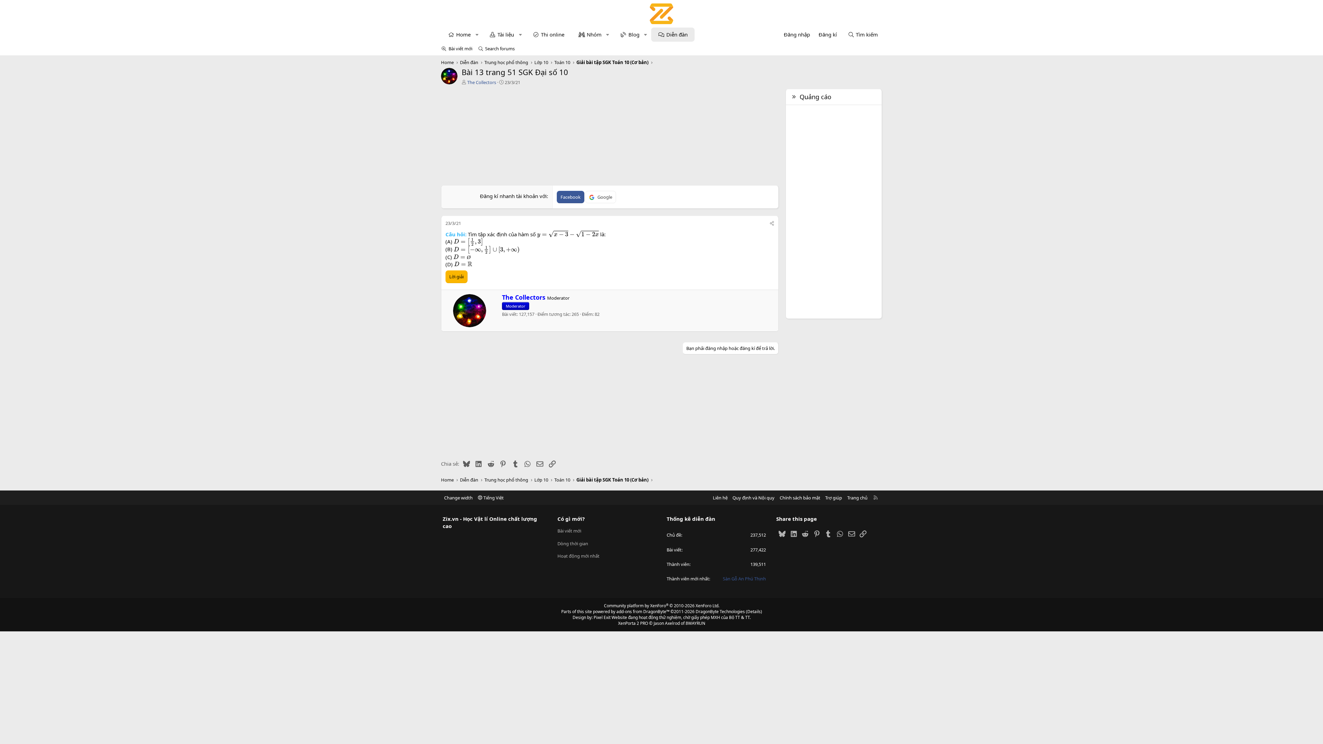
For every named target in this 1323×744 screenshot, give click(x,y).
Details (754, 611)
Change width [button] (458, 498)
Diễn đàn (677, 34)
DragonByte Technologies (720, 611)
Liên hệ (720, 498)
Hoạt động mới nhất (578, 556)
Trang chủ (857, 498)
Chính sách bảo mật (800, 498)
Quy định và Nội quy (753, 498)
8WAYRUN (695, 623)
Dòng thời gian (572, 543)
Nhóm (594, 34)
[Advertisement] (610, 137)
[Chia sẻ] (772, 223)
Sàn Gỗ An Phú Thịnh (744, 579)
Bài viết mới (460, 48)
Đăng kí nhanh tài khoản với (513, 196)
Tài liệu (506, 34)
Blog (633, 34)
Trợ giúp (833, 498)
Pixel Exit (602, 617)
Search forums (500, 48)
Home (463, 34)
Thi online (552, 34)
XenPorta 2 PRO (633, 623)
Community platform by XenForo (661, 606)
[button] (477, 35)
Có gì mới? (571, 518)
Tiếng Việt (493, 498)
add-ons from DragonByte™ (642, 611)
